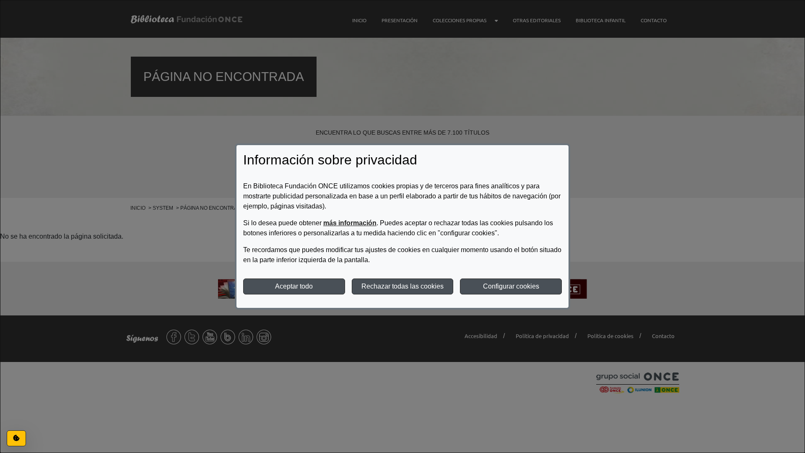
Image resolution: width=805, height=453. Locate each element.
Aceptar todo (294, 286)
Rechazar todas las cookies (402, 286)
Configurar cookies (511, 286)
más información (350, 222)
